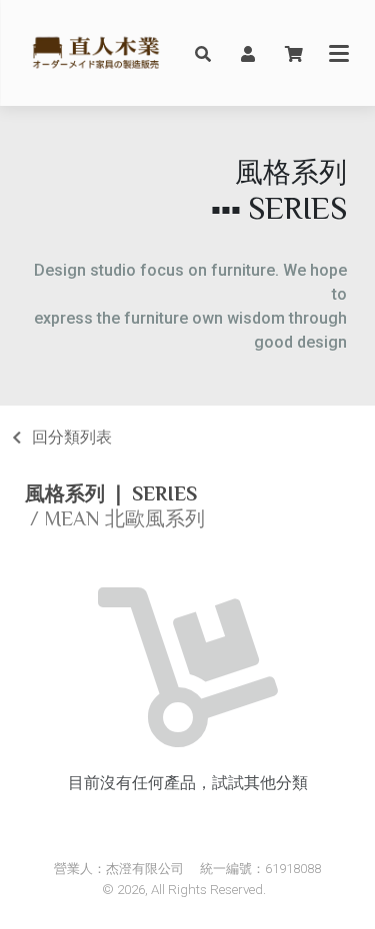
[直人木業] (96, 53)
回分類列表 (72, 437)
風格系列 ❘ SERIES (111, 493)
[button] (203, 53)
